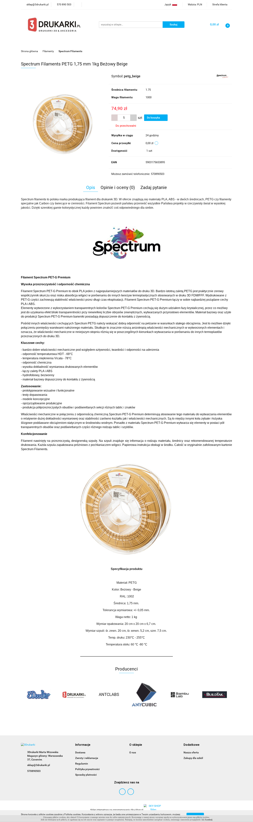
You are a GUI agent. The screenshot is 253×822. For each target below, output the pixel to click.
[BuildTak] (179, 694)
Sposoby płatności (86, 774)
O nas (132, 752)
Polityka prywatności (87, 769)
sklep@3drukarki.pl (38, 765)
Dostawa (80, 752)
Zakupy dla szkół (193, 758)
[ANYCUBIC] (108, 694)
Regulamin (81, 763)
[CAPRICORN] (214, 694)
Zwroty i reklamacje (86, 758)
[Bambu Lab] (144, 694)
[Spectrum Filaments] (222, 75)
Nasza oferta (191, 752)
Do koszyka (154, 117)
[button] (82, 745)
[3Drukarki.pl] (38, 694)
